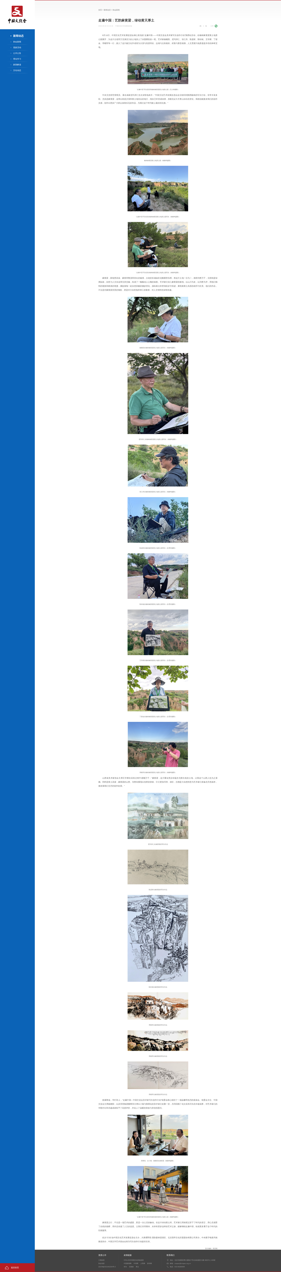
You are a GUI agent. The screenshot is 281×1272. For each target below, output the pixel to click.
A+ (201, 26)
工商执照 (101, 1260)
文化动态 (17, 70)
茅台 (137, 1267)
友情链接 (128, 1255)
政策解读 (17, 65)
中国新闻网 (127, 1263)
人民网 (142, 1263)
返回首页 (15, 1268)
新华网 (149, 1263)
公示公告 (17, 53)
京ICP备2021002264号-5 (107, 1267)
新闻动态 (18, 36)
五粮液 (131, 1267)
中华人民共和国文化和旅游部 (134, 1260)
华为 (125, 1267)
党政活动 (17, 47)
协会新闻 (17, 42)
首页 (100, 10)
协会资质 (101, 1263)
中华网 (136, 1263)
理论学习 (17, 59)
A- (206, 26)
